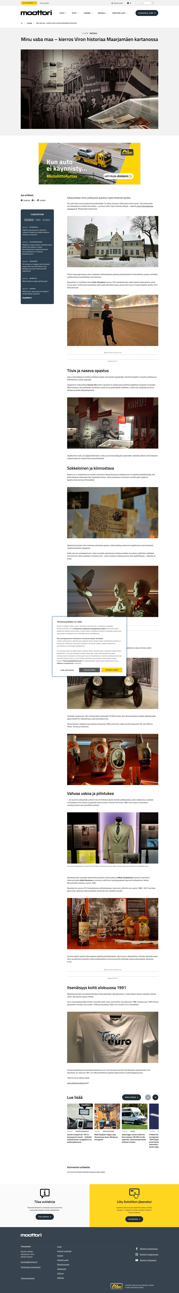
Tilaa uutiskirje (44, 3)
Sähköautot (61, 1269)
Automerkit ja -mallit (145, 13)
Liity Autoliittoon (28, 3)
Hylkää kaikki (89, 670)
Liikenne (60, 1273)
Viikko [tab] (38, 219)
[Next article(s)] (155, 1097)
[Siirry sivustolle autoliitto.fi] (116, 1286)
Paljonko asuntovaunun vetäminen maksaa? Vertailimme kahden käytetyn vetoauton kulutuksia (35, 232)
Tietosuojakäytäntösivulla (72, 661)
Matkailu (93, 33)
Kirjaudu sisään (118, 3)
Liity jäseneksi (133, 1219)
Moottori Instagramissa (149, 1254)
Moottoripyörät (108, 1131)
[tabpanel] (37, 262)
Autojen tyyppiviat (64, 1251)
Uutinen (29, 23)
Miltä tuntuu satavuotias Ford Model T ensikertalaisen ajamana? (35, 292)
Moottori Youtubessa (148, 1260)
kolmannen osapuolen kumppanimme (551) (90, 629)
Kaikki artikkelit (130, 1097)
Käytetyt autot (62, 1260)
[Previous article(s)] (148, 1097)
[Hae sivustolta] (152, 3)
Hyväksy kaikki (112, 670)
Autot (59, 1246)
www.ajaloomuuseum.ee (77, 1083)
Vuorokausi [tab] (29, 219)
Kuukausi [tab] (46, 219)
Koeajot (60, 1255)
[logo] (36, 14)
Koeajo (133, 1131)
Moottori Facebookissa (149, 1248)
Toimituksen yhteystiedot (31, 1267)
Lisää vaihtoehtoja (67, 670)
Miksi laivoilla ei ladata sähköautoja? (34, 281)
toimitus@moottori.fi (29, 1262)
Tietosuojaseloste (28, 1278)
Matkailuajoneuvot (82, 1131)
